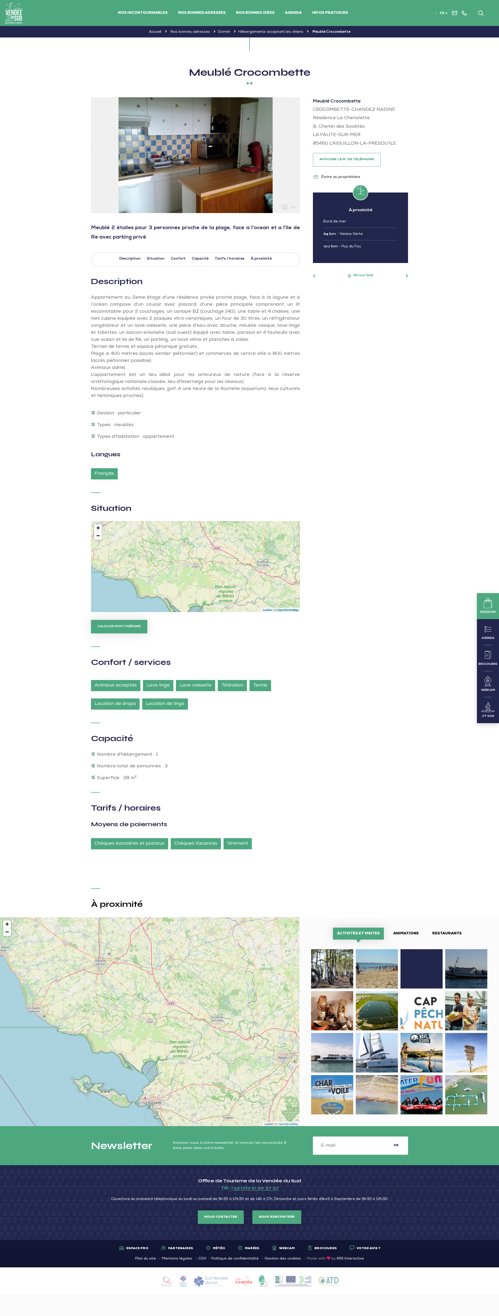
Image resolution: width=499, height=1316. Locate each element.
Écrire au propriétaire (340, 177)
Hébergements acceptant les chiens (270, 32)
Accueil (155, 32)
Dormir (224, 32)
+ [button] (98, 528)
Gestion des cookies (283, 1259)
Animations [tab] (406, 933)
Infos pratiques (330, 13)
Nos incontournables (143, 13)
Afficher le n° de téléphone (346, 159)
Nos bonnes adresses (202, 13)
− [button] (98, 535)
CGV (202, 1259)
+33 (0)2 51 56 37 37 (255, 1188)
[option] (195, 155)
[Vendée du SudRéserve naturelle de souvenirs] (14, 13)
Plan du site (145, 1259)
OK (396, 1145)
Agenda (293, 13)
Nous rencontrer (277, 1217)
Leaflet (267, 610)
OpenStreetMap (288, 610)
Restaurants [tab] (447, 933)
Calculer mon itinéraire (119, 626)
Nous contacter (220, 1217)
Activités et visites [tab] (358, 933)
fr (442, 13)
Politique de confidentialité (235, 1259)
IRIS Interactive (350, 1259)
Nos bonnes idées (255, 13)
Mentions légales (177, 1259)
